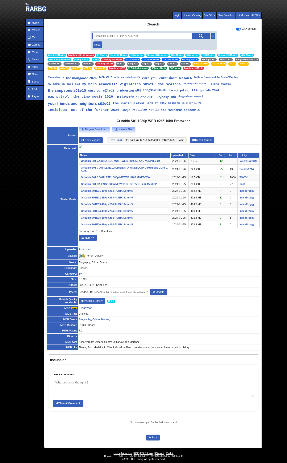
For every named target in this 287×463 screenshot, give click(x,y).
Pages (35, 96)
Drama (105, 319)
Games (35, 44)
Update (159, 292)
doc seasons (169, 84)
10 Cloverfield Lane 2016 (134, 97)
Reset (97, 44)
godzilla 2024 (209, 90)
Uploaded (177, 155)
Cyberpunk (166, 97)
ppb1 (242, 184)
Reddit (170, 453)
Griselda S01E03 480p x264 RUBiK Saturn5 (107, 204)
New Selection (226, 15)
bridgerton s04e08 (154, 90)
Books (35, 81)
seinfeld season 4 (184, 110)
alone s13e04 (221, 84)
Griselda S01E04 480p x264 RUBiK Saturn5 (107, 211)
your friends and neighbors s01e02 (79, 103)
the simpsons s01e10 (67, 90)
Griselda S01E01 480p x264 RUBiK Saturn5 (107, 190)
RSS (137, 453)
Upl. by (243, 155)
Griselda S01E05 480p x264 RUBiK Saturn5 (107, 217)
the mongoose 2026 (81, 78)
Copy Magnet (92, 140)
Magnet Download (95, 129)
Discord (159, 453)
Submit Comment (69, 403)
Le (230, 155)
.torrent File (125, 129)
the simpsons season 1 (195, 83)
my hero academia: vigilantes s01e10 (118, 84)
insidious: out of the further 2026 (83, 110)
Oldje (125, 110)
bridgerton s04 (128, 90)
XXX (34, 89)
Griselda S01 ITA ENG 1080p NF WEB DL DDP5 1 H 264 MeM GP (119, 184)
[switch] (238, 29)
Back (154, 437)
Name (83, 155)
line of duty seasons (163, 103)
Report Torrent (203, 140)
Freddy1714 (247, 169)
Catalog (196, 15)
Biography (85, 319)
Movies (35, 30)
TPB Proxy (147, 453)
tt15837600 (85, 308)
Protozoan (85, 249)
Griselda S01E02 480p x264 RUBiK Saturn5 (107, 197)
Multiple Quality (93, 300)
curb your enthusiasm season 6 (167, 78)
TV (33, 37)
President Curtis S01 (149, 109)
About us (127, 453)
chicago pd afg (178, 90)
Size (192, 155)
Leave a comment (63, 374)
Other (34, 74)
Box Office (209, 15)
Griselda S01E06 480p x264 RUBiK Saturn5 (107, 224)
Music (35, 52)
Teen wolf (105, 77)
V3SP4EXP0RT (248, 161)
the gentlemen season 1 (190, 96)
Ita (194, 90)
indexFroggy (247, 190)
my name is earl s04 (64, 84)
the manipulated (128, 103)
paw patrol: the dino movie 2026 (80, 97)
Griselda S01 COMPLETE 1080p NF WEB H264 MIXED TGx (115, 177)
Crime (96, 319)
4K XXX (255, 15)
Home (186, 15)
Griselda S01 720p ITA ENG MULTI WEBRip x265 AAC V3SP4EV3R (120, 161)
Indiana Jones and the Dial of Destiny (216, 77)
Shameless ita (56, 77)
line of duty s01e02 (191, 102)
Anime (35, 59)
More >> (89, 237)
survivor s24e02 (101, 90)
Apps (34, 66)
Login (177, 15)
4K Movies (243, 15)
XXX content (249, 28)
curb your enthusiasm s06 (127, 77)
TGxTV (244, 177)
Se (220, 155)
